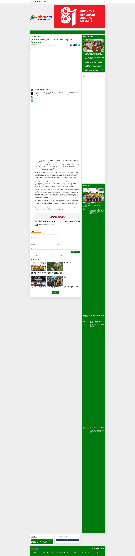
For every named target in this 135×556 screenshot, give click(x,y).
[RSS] (64, 217)
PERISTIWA (51, 45)
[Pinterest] (56, 217)
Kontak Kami (33, 554)
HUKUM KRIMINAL (34, 45)
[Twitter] (53, 217)
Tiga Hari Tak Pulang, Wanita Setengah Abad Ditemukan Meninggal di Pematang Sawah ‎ (71, 287)
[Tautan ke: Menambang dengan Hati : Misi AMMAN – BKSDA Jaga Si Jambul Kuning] (86, 260)
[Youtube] (61, 217)
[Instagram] (59, 217)
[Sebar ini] (71, 45)
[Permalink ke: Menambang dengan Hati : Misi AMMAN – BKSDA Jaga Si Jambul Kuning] (55, 266)
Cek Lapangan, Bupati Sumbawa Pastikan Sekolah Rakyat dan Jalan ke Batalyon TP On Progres (94, 54)
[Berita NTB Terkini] (41, 17)
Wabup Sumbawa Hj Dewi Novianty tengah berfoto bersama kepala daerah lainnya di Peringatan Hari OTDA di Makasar (41, 541)
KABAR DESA (40, 45)
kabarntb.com (39, 552)
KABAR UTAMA (45, 45)
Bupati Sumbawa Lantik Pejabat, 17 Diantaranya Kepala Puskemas (38, 287)
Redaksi (97, 552)
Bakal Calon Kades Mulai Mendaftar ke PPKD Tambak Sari (71, 263)
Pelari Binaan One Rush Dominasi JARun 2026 (38, 273)
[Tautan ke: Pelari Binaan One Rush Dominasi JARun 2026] (93, 194)
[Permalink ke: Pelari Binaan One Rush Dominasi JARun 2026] (38, 266)
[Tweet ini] (74, 45)
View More (55, 292)
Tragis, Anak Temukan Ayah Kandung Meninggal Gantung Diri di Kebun (94, 66)
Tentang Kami (91, 552)
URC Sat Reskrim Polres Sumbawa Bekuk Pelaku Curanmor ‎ (94, 58)
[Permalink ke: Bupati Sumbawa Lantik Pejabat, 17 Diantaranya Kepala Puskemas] (38, 281)
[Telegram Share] (76, 45)
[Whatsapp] (79, 45)
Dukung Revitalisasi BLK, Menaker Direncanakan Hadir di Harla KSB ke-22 (71, 222)
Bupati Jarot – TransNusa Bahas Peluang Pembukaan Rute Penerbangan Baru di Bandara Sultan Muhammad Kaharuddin (94, 62)
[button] (104, 2)
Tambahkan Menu (46, 1)
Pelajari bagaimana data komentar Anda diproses (68, 255)
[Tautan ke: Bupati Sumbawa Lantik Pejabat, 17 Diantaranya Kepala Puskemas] (86, 373)
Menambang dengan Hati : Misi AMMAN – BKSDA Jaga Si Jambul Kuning (54, 273)
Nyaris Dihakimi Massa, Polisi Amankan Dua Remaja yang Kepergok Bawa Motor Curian (54, 287)
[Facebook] (51, 217)
